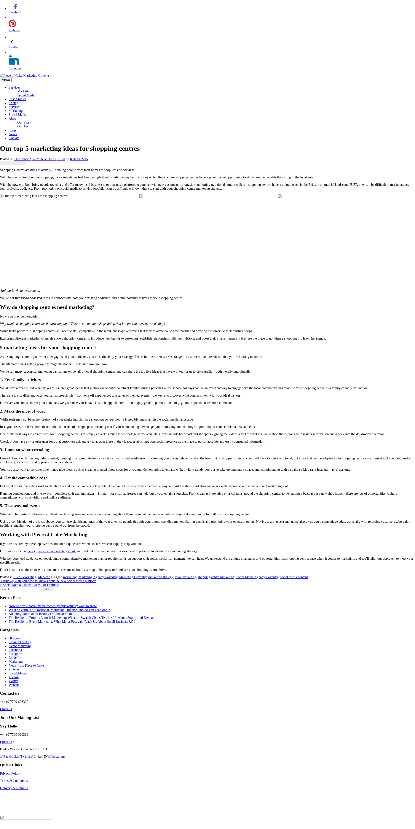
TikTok (14, 677)
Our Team (24, 126)
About (13, 118)
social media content (294, 577)
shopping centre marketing (216, 577)
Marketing (24, 91)
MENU (6, 79)
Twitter (13, 681)
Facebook (15, 650)
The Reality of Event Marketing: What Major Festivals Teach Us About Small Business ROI (72, 621)
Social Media (26, 95)
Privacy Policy (10, 773)
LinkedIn (15, 657)
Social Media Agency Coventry (257, 577)
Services (14, 87)
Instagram (15, 654)
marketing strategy (160, 577)
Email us (6, 709)
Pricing (13, 103)
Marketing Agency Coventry (97, 577)
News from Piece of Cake (26, 665)
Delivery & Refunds (14, 788)
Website (14, 685)
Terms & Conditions (14, 781)
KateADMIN (79, 159)
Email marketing (20, 642)
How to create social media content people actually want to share (53, 606)
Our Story (24, 122)
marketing (70, 577)
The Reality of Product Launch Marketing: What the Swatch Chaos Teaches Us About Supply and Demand (82, 617)
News (13, 134)
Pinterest (14, 669)
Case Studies (17, 99)
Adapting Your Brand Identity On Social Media (41, 614)
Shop (12, 130)
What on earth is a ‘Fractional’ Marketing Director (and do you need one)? (59, 610)
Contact (14, 138)
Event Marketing (24, 577)
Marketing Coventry (133, 577)
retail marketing (185, 577)
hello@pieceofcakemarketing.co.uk (51, 551)
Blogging (15, 638)
